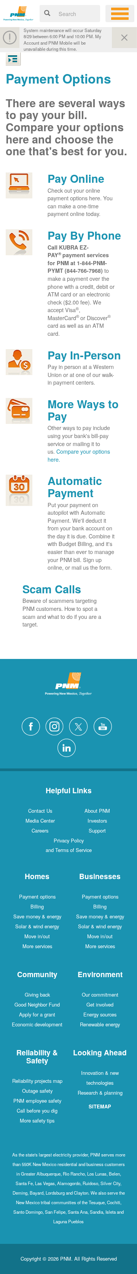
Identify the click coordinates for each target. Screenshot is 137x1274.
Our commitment (100, 994)
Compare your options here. (79, 455)
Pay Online (76, 178)
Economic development (37, 1024)
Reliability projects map (37, 1080)
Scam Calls (51, 589)
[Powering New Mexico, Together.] (18, 12)
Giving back (37, 994)
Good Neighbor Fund (37, 1004)
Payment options (37, 896)
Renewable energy (100, 1024)
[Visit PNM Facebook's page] (33, 726)
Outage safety (37, 1090)
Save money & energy (37, 916)
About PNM (97, 810)
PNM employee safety (37, 1100)
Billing (37, 906)
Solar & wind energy (37, 926)
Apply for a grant (37, 1014)
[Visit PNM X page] (80, 726)
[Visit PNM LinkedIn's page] (68, 746)
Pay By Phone (84, 235)
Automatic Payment (75, 487)
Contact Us (40, 810)
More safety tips (37, 1120)
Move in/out (37, 936)
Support (97, 830)
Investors (97, 820)
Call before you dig (37, 1110)
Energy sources (99, 1014)
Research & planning (100, 1092)
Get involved (99, 1004)
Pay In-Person (84, 355)
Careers (40, 830)
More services (37, 946)
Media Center (40, 820)
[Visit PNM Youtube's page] (105, 726)
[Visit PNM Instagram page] (56, 726)
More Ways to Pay (83, 410)
